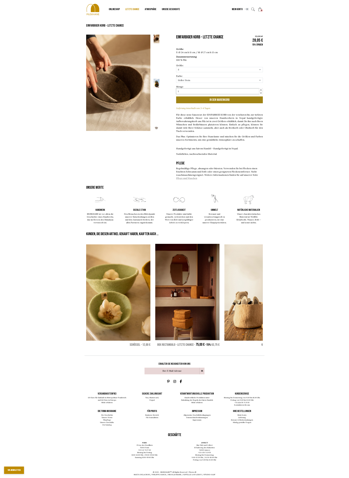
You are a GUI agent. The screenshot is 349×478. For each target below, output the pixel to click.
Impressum (197, 420)
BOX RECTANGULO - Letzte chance (175, 345)
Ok (202, 371)
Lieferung (242, 417)
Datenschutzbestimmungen (197, 417)
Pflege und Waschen (186, 178)
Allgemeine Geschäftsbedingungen (197, 415)
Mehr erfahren (107, 402)
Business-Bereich (152, 415)
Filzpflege (107, 420)
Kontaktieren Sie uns (242, 405)
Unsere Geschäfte (107, 422)
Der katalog (107, 425)
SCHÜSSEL (135, 345)
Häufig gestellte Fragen (242, 422)
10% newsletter (14, 470)
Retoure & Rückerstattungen (242, 420)
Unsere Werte (107, 417)
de (247, 9)
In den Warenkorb (220, 100)
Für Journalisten (152, 417)
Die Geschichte (107, 415)
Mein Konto (242, 415)
